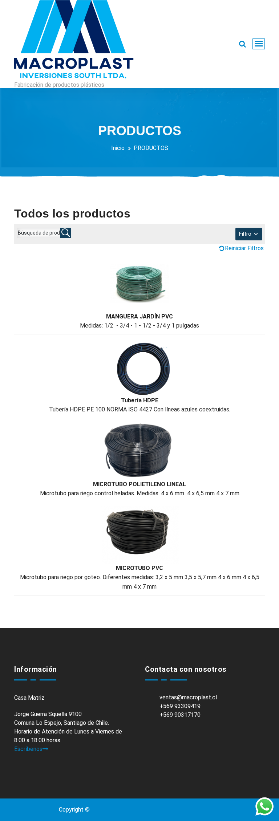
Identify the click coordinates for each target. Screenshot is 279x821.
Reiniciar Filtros (244, 248)
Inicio (118, 148)
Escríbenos (28, 748)
